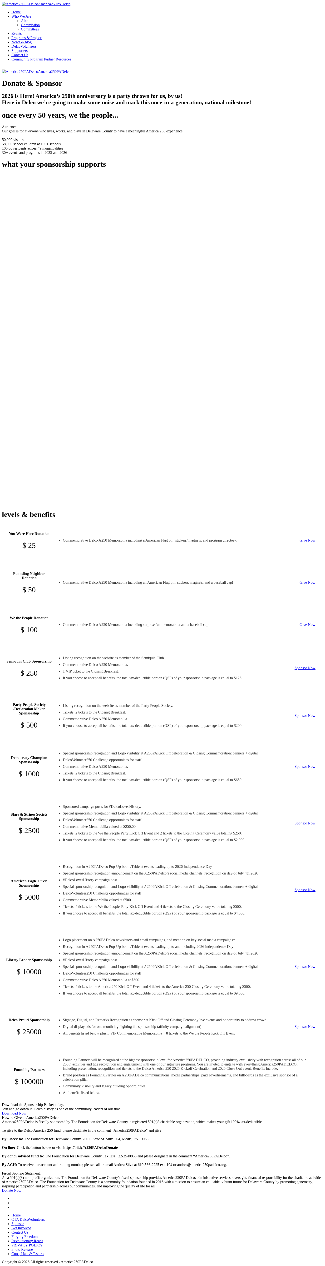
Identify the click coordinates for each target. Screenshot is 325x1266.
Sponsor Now (305, 668)
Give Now (307, 540)
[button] (22, 16)
